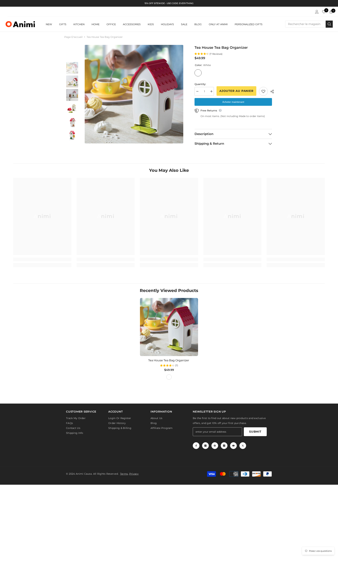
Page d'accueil (73, 37)
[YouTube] (233, 445)
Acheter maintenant (233, 101)
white (169, 377)
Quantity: (200, 84)
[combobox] (305, 24)
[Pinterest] (214, 445)
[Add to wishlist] (263, 91)
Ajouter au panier (236, 91)
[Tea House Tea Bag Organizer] (169, 327)
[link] (42, 259)
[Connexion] (317, 12)
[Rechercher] (309, 24)
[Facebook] (196, 445)
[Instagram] (205, 445)
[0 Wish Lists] (324, 12)
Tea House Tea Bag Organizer (169, 360)
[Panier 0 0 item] (331, 12)
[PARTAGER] (271, 91)
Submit (255, 431)
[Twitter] (242, 445)
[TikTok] (224, 445)
